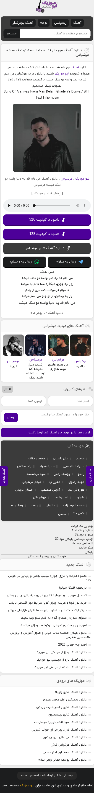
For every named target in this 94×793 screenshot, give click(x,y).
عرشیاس (66, 179)
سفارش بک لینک (81, 530)
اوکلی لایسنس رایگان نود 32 (74, 539)
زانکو (81, 474)
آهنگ (77, 23)
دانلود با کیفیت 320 (44, 219)
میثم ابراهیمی (31, 482)
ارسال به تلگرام (66, 262)
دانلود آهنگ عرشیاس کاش (69, 745)
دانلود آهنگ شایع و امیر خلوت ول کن (61, 707)
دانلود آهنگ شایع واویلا (71, 692)
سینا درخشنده (36, 474)
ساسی (62, 514)
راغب (34, 505)
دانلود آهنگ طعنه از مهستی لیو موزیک (60, 667)
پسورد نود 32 (84, 535)
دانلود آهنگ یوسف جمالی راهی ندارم (62, 760)
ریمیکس (60, 23)
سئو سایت (86, 548)
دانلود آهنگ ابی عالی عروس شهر (65, 737)
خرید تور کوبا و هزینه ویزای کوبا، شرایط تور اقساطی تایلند (48, 603)
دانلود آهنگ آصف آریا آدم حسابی (64, 752)
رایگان (89, 552)
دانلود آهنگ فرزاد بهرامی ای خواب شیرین (59, 730)
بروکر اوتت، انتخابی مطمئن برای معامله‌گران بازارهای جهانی (47, 610)
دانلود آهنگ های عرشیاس (44, 248)
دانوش (50, 505)
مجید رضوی (76, 482)
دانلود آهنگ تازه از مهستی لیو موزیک (62, 660)
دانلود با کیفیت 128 (44, 234)
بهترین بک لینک (82, 526)
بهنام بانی (39, 497)
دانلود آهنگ (55, 313)
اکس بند (78, 513)
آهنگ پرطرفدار (23, 23)
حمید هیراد (47, 466)
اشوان (80, 497)
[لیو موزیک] (47, 6)
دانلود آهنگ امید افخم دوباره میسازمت (60, 722)
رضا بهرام (17, 505)
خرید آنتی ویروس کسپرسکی (47, 556)
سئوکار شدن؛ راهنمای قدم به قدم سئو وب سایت (54, 618)
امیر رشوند (61, 497)
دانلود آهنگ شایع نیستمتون (67, 715)
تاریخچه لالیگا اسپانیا (73, 588)
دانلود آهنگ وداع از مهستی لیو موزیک (61, 652)
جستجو (11, 33)
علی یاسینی (60, 458)
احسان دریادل (24, 490)
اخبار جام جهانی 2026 (72, 645)
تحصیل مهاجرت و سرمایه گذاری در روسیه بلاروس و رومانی (47, 595)
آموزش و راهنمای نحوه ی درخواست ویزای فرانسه (54, 625)
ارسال (11, 417)
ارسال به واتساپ (21, 262)
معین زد (54, 482)
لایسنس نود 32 (82, 543)
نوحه (43, 23)
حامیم (80, 458)
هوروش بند (76, 490)
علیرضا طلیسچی (73, 466)
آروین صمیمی (50, 490)
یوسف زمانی (62, 474)
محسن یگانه (36, 458)
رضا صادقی (24, 466)
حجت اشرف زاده (73, 505)
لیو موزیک (62, 74)
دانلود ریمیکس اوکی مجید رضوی (65, 700)
